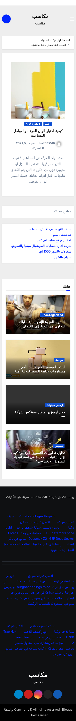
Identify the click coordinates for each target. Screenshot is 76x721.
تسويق (59, 446)
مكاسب (40, 16)
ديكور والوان (33, 123)
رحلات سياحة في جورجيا (47, 592)
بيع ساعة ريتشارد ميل (48, 643)
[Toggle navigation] (72, 19)
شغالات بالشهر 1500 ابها (55, 251)
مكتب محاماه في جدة (35, 533)
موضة (59, 360)
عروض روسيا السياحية (31, 581)
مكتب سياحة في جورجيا (30, 648)
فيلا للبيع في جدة (50, 637)
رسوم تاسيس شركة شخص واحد (38, 528)
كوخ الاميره (21, 598)
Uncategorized (52, 315)
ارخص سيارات (55, 405)
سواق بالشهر (62, 257)
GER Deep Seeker (61, 539)
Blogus (67, 709)
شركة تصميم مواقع (42, 626)
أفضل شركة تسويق (40, 576)
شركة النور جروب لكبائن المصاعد (49, 229)
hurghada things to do (33, 587)
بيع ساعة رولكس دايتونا (48, 544)
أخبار (47, 123)
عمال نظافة (55, 648)
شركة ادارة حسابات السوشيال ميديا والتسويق (41, 246)
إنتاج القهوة (57, 550)
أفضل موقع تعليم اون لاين (54, 240)
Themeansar (38, 715)
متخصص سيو (62, 234)
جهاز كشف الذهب (35, 631)
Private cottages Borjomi (37, 516)
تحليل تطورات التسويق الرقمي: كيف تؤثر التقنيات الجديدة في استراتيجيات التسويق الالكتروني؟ (38, 457)
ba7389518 (47, 143)
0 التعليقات (37, 148)
